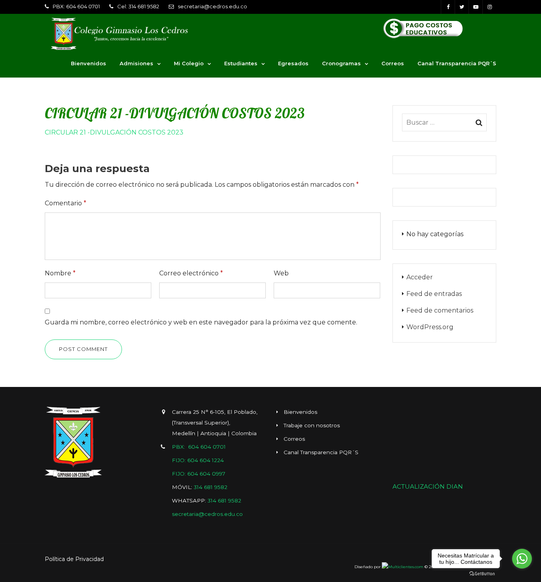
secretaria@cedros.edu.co (212, 6)
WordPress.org (429, 327)
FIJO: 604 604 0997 (198, 473)
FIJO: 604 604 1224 (198, 460)
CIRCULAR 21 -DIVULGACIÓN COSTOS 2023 (114, 132)
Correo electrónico (191, 273)
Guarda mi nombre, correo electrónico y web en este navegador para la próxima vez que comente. (201, 322)
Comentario (65, 203)
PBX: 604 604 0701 (76, 6)
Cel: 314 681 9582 (138, 6)
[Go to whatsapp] (522, 559)
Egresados (293, 63)
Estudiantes (240, 63)
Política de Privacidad (74, 559)
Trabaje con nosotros (312, 425)
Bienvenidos (88, 63)
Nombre (60, 273)
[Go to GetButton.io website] (482, 573)
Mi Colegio (189, 63)
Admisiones (136, 63)
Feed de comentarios (439, 310)
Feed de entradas (434, 294)
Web (281, 273)
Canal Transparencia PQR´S (456, 63)
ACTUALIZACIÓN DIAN (427, 486)
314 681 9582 (210, 487)
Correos (392, 63)
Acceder (419, 277)
